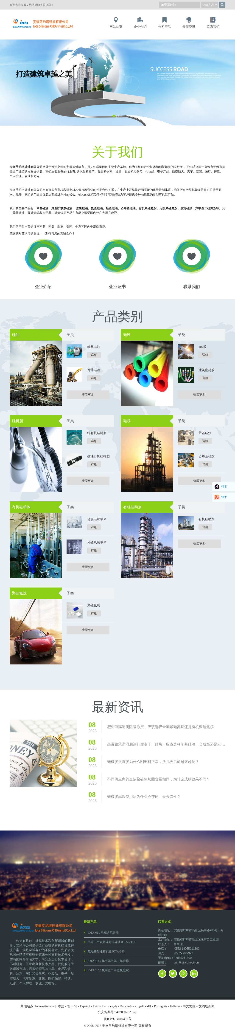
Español (85, 1006)
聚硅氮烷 (19, 593)
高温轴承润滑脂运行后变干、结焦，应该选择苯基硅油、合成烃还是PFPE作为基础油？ (166, 744)
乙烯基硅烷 (207, 456)
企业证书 (117, 286)
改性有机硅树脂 (98, 456)
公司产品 (164, 26)
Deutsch (98, 1006)
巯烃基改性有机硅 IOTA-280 (106, 951)
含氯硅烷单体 (96, 519)
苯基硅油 (93, 347)
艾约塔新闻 (207, 1006)
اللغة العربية (143, 1006)
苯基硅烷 (205, 433)
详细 (94, 355)
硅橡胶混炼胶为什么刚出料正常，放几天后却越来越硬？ (153, 762)
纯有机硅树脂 (96, 433)
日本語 (59, 1006)
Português (160, 1006)
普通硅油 (93, 370)
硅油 (15, 335)
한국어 (72, 1006)
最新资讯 (188, 26)
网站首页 (115, 26)
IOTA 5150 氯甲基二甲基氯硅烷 (108, 970)
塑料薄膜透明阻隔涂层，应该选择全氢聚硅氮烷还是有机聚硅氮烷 (160, 727)
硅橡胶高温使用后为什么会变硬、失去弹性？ (144, 797)
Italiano (175, 1006)
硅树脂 (17, 421)
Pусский (126, 1006)
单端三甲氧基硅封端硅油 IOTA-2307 (111, 942)
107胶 (203, 347)
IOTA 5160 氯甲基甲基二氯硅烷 (108, 961)
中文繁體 (189, 1006)
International (43, 1006)
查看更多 (88, 394)
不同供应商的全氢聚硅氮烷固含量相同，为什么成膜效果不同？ (158, 779)
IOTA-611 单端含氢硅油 (103, 932)
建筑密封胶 (207, 370)
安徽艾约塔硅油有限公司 (26, 167)
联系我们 (213, 26)
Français (111, 1006)
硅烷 (127, 421)
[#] (43, 18)
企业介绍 (140, 26)
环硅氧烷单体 (96, 542)
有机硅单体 (21, 507)
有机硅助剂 (132, 507)
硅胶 (127, 335)
